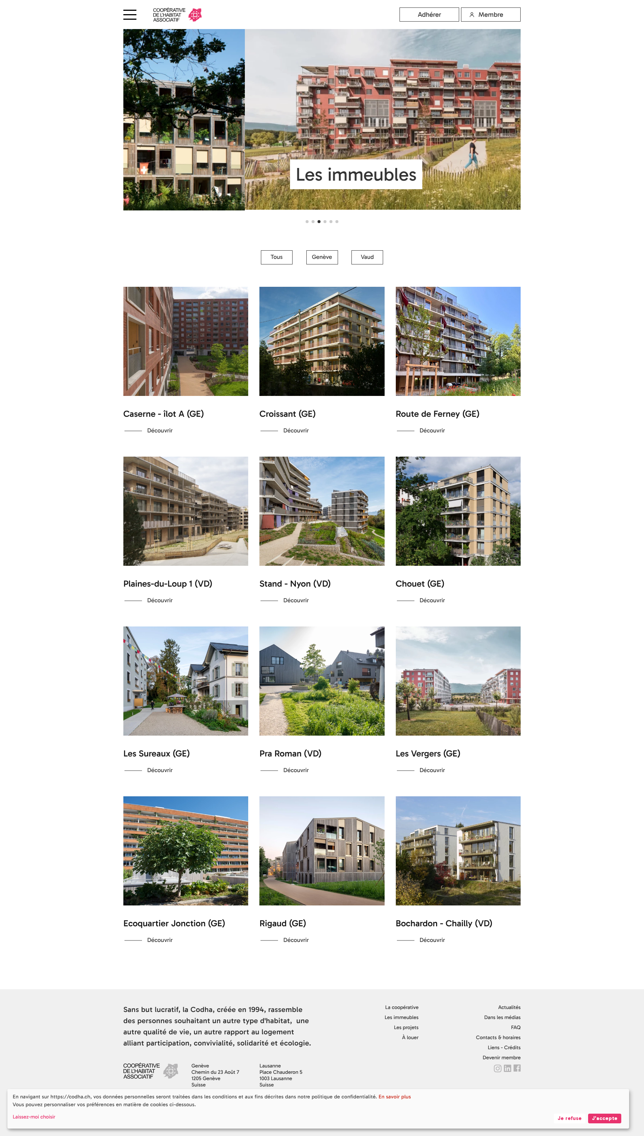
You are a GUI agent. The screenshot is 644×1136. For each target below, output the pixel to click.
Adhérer (429, 14)
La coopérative (402, 1007)
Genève (322, 257)
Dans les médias (502, 1017)
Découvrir (160, 430)
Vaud (367, 257)
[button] (307, 221)
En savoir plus (395, 1097)
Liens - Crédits (504, 1047)
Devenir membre (502, 1057)
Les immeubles (402, 1017)
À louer (410, 1037)
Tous (276, 257)
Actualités (509, 1007)
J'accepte (605, 1118)
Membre (491, 14)
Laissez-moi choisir (34, 1117)
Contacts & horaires (498, 1037)
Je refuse (570, 1118)
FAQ (516, 1027)
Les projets (406, 1027)
